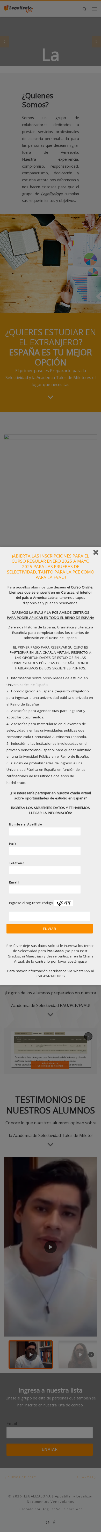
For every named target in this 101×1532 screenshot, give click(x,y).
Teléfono (17, 863)
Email (14, 882)
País (13, 844)
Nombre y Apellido (25, 824)
